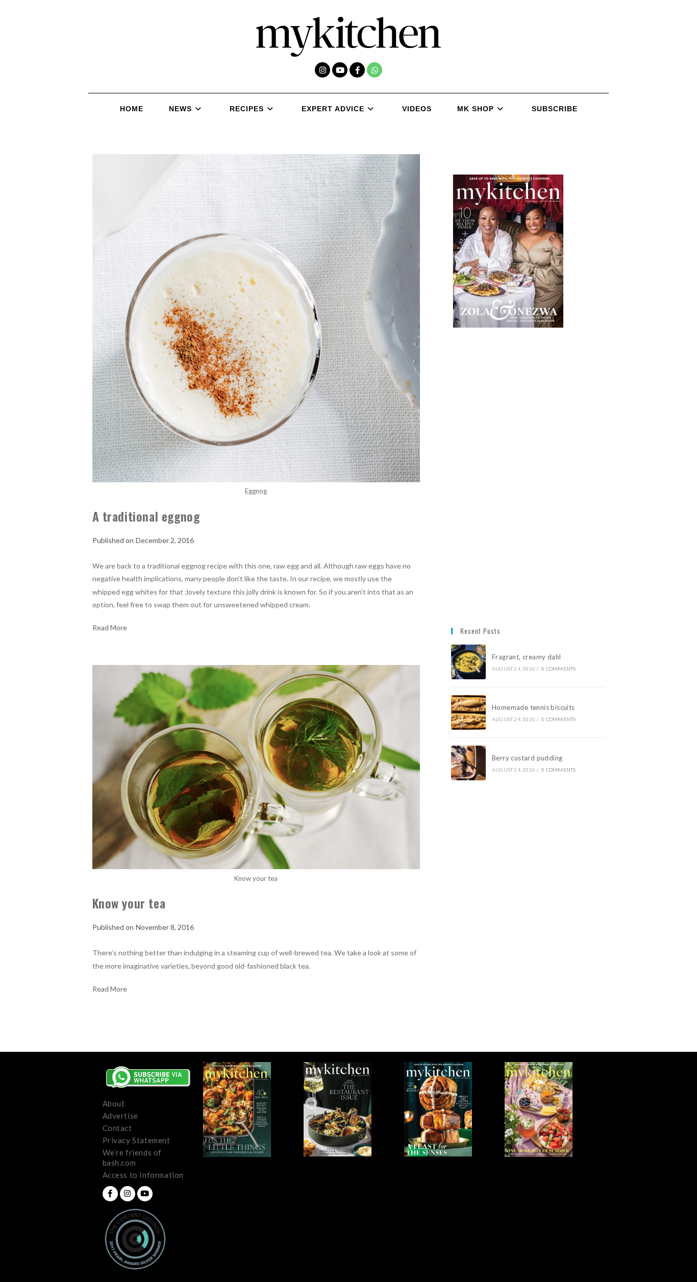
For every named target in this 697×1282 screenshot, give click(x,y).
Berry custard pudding (529, 758)
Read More (109, 627)
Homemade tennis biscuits (533, 707)
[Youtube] (339, 70)
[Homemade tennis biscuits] (468, 712)
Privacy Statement (136, 1140)
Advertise (120, 1115)
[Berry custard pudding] (468, 763)
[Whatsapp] (374, 70)
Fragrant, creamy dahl (526, 657)
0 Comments (558, 668)
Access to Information (143, 1174)
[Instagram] (322, 70)
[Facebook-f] (357, 70)
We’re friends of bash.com (132, 1157)
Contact (117, 1127)
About (114, 1103)
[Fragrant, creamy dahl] (468, 662)
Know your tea (129, 903)
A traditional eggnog (146, 516)
